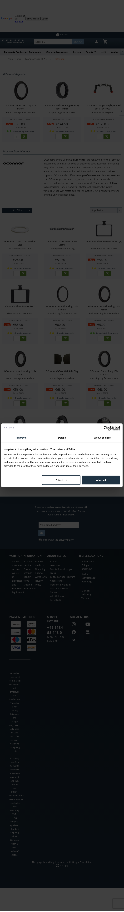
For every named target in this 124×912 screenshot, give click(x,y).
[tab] (21, 437)
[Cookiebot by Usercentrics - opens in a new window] (106, 428)
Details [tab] (62, 437)
